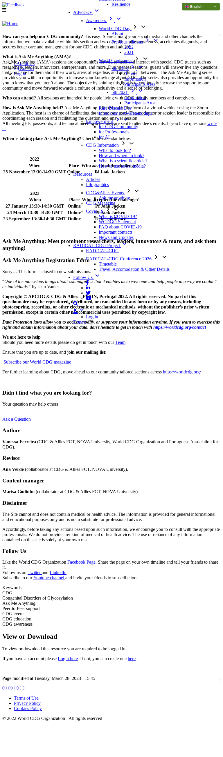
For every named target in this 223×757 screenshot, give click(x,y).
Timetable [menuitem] (108, 264)
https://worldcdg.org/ (182, 371)
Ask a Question (16, 419)
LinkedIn (58, 572)
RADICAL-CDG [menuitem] (102, 250)
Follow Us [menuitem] (83, 277)
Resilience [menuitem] (121, 4)
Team (120, 342)
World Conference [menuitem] (116, 60)
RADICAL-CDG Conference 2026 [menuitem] (119, 258)
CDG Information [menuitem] (103, 145)
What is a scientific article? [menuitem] (123, 160)
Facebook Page (81, 562)
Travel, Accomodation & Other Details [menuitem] (134, 269)
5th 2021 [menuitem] (120, 92)
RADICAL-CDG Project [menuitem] (97, 245)
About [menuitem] (117, 33)
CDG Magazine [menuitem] (100, 203)
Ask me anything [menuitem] (114, 197)
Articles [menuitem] (93, 179)
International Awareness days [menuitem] (125, 113)
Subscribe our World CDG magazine (37, 362)
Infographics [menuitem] (97, 184)
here (132, 658)
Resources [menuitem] (83, 174)
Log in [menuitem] (92, 316)
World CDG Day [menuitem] (115, 28)
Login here (68, 658)
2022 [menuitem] (129, 47)
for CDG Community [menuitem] (118, 126)
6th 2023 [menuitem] (120, 68)
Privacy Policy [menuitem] (27, 703)
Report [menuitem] (130, 73)
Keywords (11, 587)
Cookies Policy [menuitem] (28, 708)
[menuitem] (87, 282)
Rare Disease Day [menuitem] (115, 108)
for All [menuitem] (105, 137)
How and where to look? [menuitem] (121, 155)
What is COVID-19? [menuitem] (118, 216)
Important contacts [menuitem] (115, 232)
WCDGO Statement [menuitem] (117, 221)
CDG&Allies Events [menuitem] (105, 192)
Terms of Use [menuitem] (26, 698)
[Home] (10, 23)
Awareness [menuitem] (96, 20)
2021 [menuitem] (129, 52)
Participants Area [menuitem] (139, 84)
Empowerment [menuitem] (100, 121)
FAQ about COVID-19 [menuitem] (120, 226)
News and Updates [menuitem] (116, 237)
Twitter (35, 572)
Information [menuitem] (135, 79)
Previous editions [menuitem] (128, 41)
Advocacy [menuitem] (83, 12)
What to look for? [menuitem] (115, 150)
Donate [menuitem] (80, 321)
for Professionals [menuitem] (114, 131)
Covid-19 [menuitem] (95, 211)
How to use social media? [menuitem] (122, 166)
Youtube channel (49, 577)
